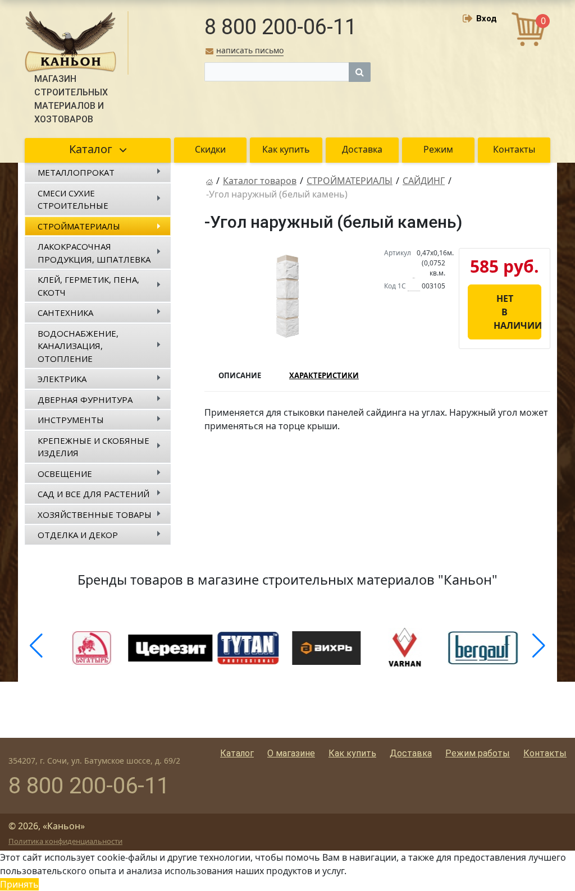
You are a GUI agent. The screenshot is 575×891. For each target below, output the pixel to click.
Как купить (352, 753)
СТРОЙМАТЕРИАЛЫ (79, 226)
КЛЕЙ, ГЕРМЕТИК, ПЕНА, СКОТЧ (88, 286)
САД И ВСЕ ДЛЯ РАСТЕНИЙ (93, 493)
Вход (486, 18)
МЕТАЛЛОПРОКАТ (76, 172)
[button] (36, 645)
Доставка (411, 753)
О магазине (291, 753)
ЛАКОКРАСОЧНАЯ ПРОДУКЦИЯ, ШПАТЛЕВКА (94, 253)
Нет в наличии (517, 312)
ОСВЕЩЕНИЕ (65, 473)
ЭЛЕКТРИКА (62, 378)
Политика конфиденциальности (65, 841)
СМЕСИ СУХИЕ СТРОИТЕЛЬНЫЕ (73, 199)
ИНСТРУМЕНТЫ (71, 419)
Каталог (237, 753)
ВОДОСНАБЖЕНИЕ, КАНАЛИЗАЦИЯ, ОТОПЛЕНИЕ (78, 346)
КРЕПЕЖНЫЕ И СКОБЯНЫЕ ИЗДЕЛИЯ (93, 447)
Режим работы (477, 753)
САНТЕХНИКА (65, 312)
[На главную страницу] (209, 180)
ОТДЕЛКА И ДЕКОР (78, 534)
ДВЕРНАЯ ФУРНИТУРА (85, 399)
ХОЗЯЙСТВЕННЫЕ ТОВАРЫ (95, 514)
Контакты (545, 753)
